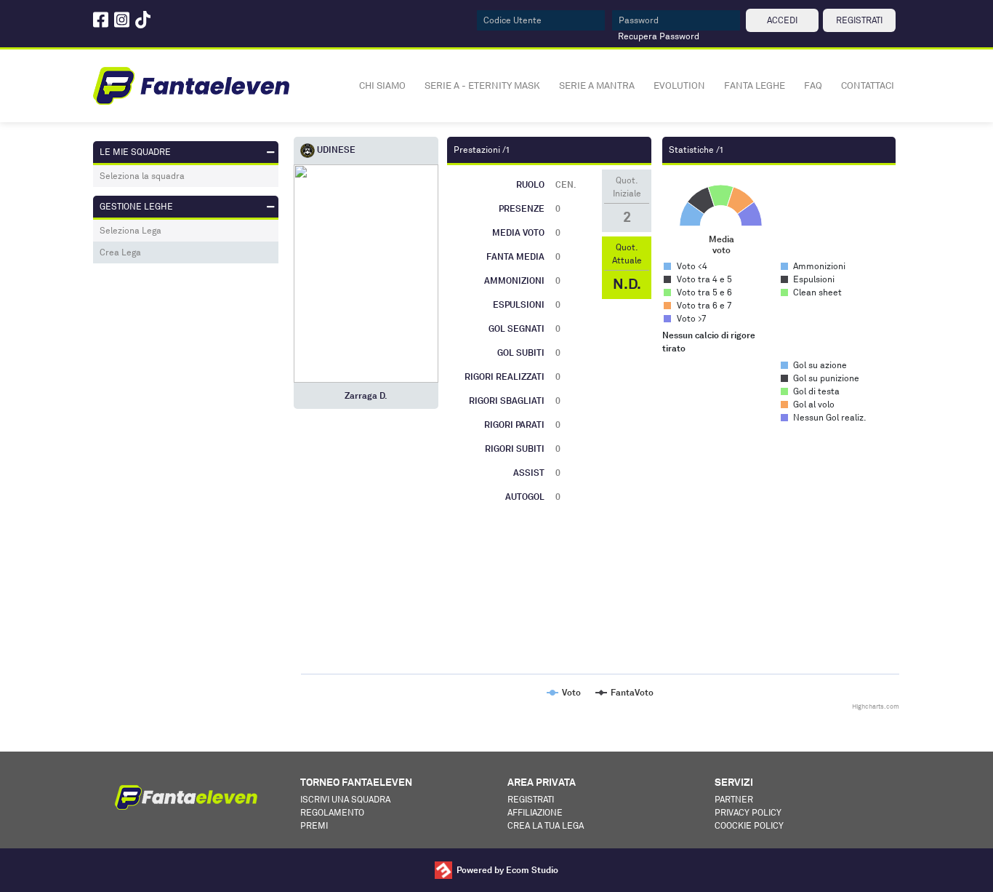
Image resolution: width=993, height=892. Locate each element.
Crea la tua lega (545, 825)
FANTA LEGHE (754, 85)
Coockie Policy (749, 825)
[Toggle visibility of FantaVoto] (624, 692)
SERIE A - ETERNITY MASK (482, 85)
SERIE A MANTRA (597, 85)
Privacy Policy (748, 812)
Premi (314, 825)
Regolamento (332, 812)
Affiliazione (535, 812)
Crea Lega (120, 252)
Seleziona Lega (130, 230)
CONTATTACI (867, 85)
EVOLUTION (679, 85)
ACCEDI (782, 20)
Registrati (530, 799)
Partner (734, 799)
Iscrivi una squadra (345, 799)
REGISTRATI (859, 20)
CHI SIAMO (382, 85)
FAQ (813, 85)
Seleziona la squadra (142, 175)
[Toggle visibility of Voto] (564, 692)
